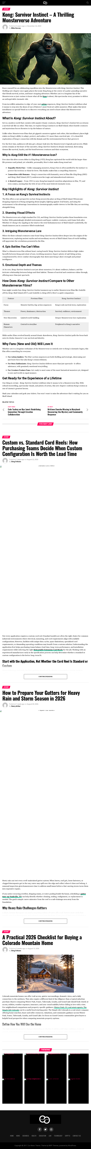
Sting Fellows (16, 461)
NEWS (18, 1136)
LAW (50, 1136)
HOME (12, 1136)
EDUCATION (42, 1136)
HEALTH (34, 1136)
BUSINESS (26, 1136)
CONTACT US (77, 1136)
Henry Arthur (16, 706)
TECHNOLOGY (58, 1136)
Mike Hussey (16, 28)
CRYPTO (67, 1136)
